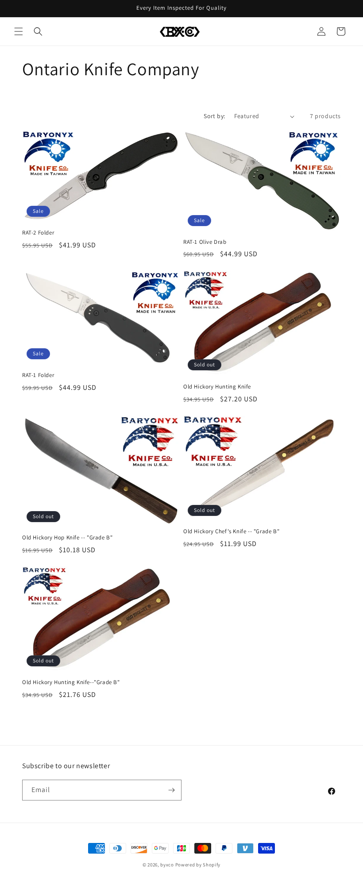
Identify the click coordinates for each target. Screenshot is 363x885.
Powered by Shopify (198, 865)
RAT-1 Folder (38, 375)
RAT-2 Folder (38, 232)
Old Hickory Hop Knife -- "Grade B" (67, 537)
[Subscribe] (171, 790)
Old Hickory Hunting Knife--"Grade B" (71, 682)
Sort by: (214, 116)
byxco (167, 865)
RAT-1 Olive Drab (205, 242)
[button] (18, 31)
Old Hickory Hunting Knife (217, 386)
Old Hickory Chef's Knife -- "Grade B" (231, 531)
